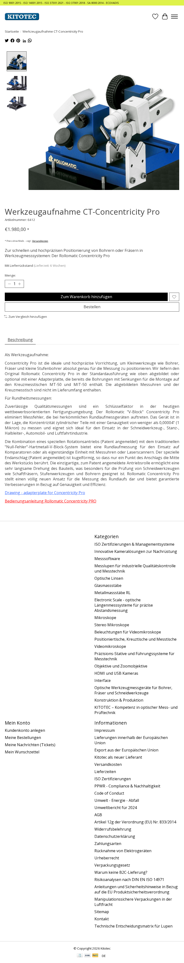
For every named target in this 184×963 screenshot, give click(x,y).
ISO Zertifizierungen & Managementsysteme (134, 544)
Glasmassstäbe (107, 585)
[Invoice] (80, 955)
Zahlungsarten (107, 843)
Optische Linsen (108, 578)
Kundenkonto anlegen (25, 730)
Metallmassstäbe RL (112, 592)
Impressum (104, 730)
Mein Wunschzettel (22, 752)
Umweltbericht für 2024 (115, 807)
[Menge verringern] (9, 284)
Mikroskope (105, 617)
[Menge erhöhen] (19, 284)
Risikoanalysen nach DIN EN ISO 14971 (129, 879)
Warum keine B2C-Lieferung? (120, 872)
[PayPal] (95, 955)
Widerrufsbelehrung (112, 829)
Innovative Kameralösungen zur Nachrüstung (135, 551)
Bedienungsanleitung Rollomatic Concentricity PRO (50, 501)
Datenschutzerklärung (114, 836)
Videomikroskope (110, 646)
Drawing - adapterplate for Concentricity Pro (45, 492)
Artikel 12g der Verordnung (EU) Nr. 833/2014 (135, 822)
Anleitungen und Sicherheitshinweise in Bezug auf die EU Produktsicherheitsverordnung (136, 889)
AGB (98, 814)
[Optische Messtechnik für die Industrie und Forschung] (22, 16)
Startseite (12, 31)
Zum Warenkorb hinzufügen (86, 296)
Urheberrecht (106, 858)
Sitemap (101, 911)
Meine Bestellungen (23, 737)
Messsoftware (107, 558)
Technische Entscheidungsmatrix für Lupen (133, 926)
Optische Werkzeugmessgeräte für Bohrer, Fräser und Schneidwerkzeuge (133, 690)
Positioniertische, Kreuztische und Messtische (135, 639)
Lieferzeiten (105, 771)
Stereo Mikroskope (111, 624)
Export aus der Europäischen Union (126, 750)
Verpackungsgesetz (112, 865)
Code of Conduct (109, 793)
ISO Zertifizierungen (112, 778)
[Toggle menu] (174, 16)
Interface (102, 680)
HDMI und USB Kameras (116, 673)
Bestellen (92, 306)
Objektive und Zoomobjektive (120, 666)
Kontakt (101, 919)
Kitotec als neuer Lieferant (118, 757)
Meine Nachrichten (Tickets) (30, 744)
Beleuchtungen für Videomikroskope (127, 632)
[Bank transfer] (87, 955)
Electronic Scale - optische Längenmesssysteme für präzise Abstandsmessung (123, 605)
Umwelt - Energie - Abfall (116, 800)
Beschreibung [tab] (20, 339)
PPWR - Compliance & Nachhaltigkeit (127, 786)
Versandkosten (40, 240)
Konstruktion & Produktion (118, 700)
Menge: (10, 275)
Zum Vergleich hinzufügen (27, 316)
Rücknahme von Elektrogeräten (122, 850)
